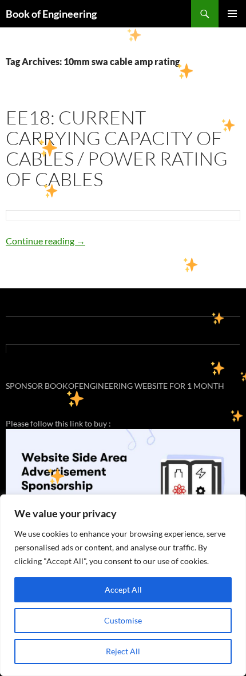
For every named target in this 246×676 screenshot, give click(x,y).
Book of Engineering (51, 13)
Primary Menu (232, 13)
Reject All (123, 651)
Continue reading (45, 240)
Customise (123, 620)
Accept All (123, 589)
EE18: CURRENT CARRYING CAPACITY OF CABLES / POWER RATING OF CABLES (117, 148)
